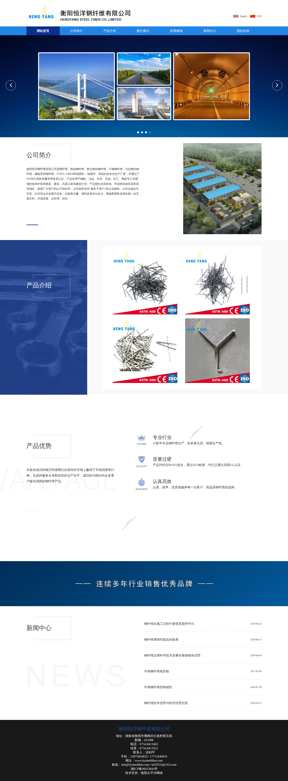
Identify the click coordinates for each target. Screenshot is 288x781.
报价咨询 (243, 31)
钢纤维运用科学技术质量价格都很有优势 (172, 655)
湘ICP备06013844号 (144, 768)
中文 (259, 16)
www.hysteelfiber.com (149, 760)
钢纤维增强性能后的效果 (161, 639)
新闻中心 (209, 31)
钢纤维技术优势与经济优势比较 (166, 703)
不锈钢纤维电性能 (156, 671)
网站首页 (43, 31)
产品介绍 (109, 31)
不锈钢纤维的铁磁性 (158, 687)
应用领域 (176, 31)
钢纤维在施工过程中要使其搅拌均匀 (169, 623)
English (243, 16)
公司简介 (76, 31)
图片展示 (143, 31)
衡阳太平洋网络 (152, 773)
